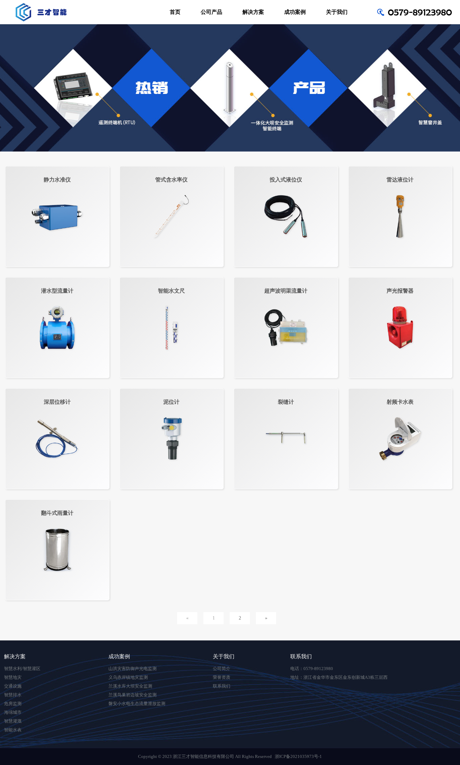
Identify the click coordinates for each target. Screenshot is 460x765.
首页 (175, 12)
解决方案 (253, 12)
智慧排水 (13, 694)
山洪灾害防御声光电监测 (132, 668)
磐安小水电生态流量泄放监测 (136, 703)
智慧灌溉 (13, 721)
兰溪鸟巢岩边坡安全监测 (132, 694)
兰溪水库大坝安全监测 (130, 686)
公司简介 (221, 668)
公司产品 (211, 12)
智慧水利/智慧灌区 (22, 668)
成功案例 (295, 12)
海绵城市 (13, 712)
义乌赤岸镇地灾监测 (128, 677)
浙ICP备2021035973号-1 (298, 756)
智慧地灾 (13, 677)
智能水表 (13, 729)
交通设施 (13, 686)
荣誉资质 (221, 677)
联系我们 (221, 686)
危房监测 (13, 703)
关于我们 (337, 12)
